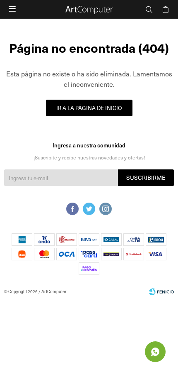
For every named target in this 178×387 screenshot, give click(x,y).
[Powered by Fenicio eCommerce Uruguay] (161, 291)
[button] (149, 9)
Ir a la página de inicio (89, 108)
